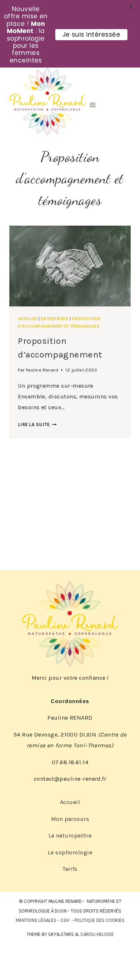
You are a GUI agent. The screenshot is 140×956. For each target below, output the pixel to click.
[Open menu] (92, 104)
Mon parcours (70, 819)
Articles (27, 319)
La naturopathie (70, 835)
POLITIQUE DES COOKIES (99, 920)
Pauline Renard (42, 370)
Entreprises (54, 319)
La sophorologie (70, 852)
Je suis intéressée (91, 34)
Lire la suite (37, 424)
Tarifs (70, 868)
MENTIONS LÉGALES (36, 920)
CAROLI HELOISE (97, 934)
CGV (64, 920)
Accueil (70, 802)
